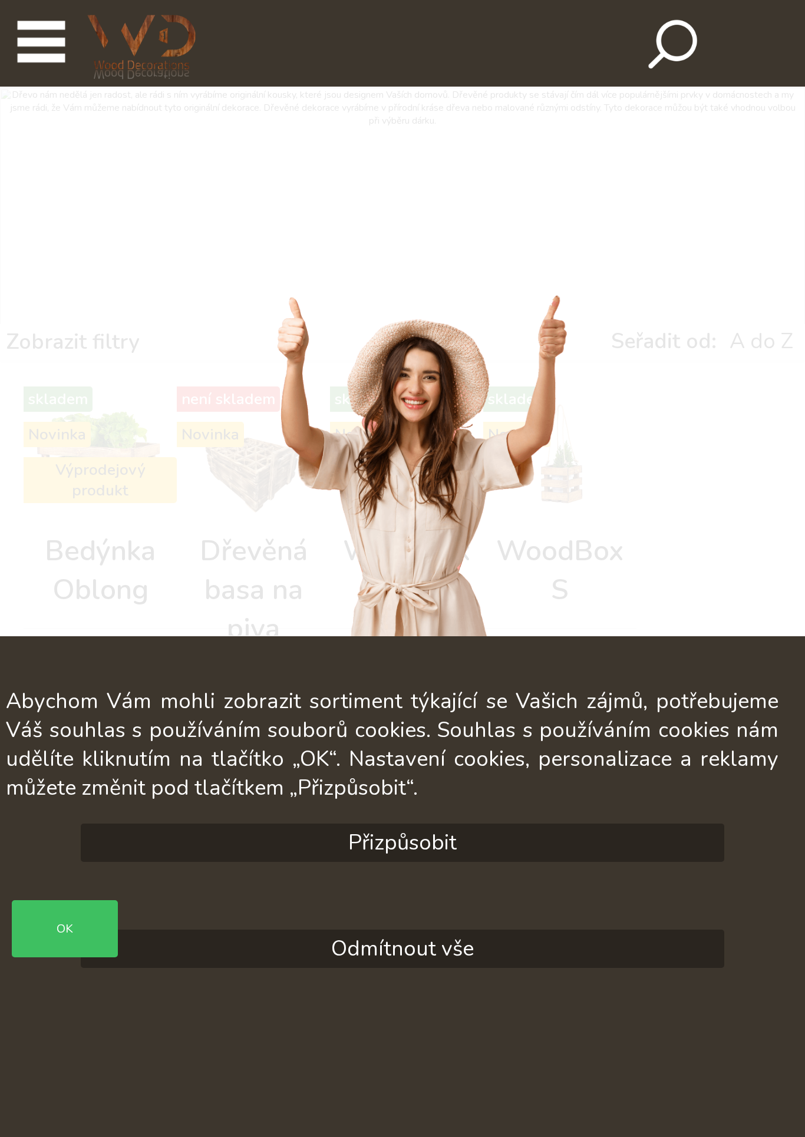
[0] (756, 43)
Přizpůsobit (402, 842)
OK (402, 969)
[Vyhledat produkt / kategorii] (669, 44)
